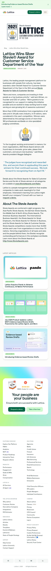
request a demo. (9, 198)
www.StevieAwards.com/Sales (27, 184)
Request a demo (34, 12)
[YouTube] (31, 561)
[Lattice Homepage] (8, 12)
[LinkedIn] (42, 561)
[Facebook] (8, 561)
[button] (48, 4)
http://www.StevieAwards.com (15, 241)
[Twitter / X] (19, 561)
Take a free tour (34, 409)
